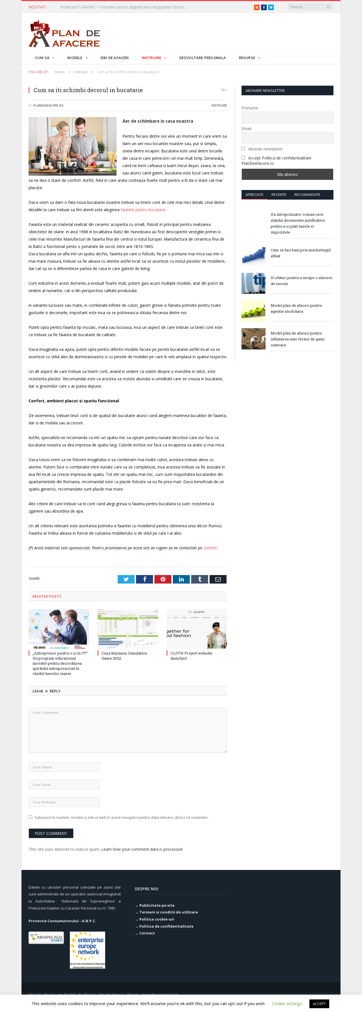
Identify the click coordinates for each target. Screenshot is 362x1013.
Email (246, 128)
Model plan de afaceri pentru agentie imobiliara (296, 308)
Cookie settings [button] (287, 1003)
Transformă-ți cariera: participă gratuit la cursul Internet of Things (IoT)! (126, 7)
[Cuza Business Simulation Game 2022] (128, 629)
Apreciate (254, 194)
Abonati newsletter (265, 149)
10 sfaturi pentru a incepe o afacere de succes (301, 280)
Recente (279, 194)
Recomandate (307, 194)
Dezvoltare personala (202, 57)
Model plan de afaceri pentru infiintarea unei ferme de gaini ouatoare (297, 339)
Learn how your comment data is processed (141, 849)
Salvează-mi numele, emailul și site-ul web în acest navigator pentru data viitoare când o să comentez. (122, 817)
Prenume (250, 108)
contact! (210, 547)
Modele (74, 57)
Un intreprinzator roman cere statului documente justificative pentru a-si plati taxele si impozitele (298, 223)
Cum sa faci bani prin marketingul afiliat (301, 252)
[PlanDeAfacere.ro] (64, 32)
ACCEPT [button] (319, 1003)
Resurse (247, 57)
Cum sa (42, 57)
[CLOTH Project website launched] (197, 629)
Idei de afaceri (114, 57)
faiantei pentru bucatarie (142, 209)
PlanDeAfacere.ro (48, 105)
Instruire (151, 57)
